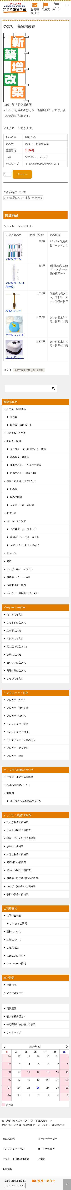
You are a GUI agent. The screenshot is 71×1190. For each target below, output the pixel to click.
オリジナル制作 (46, 1148)
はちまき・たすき (16, 433)
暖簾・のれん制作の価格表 (21, 838)
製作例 (10, 793)
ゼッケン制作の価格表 (19, 870)
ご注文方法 (13, 947)
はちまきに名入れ (16, 622)
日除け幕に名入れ (16, 670)
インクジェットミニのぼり (21, 739)
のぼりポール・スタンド (23, 529)
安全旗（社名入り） (17, 646)
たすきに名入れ (15, 614)
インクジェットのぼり (19, 731)
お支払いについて (16, 955)
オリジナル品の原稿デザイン (25, 801)
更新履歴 (11, 1008)
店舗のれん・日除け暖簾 (23, 473)
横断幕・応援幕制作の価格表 (22, 878)
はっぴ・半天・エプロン (20, 569)
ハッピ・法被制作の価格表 (21, 886)
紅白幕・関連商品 (16, 409)
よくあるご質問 (18, 923)
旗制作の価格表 (15, 846)
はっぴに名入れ (15, 678)
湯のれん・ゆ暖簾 (19, 457)
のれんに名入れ (15, 638)
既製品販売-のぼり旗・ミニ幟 (29, 370)
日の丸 (13, 489)
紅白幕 (13, 417)
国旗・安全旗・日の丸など (21, 481)
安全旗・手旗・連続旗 (22, 505)
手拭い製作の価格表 (17, 894)
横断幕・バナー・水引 (19, 577)
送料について (14, 931)
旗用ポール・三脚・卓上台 (24, 537)
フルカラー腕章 (15, 755)
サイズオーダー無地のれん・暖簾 (28, 449)
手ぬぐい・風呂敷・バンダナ (22, 593)
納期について (14, 939)
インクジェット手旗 (17, 723)
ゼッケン (11, 553)
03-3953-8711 (16, 1180)
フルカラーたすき (16, 699)
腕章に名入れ (14, 654)
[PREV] (5, 1046)
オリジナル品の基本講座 (20, 777)
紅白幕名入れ (14, 630)
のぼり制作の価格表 (17, 854)
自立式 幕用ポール (21, 425)
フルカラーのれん (16, 715)
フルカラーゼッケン (17, 747)
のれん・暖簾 (14, 441)
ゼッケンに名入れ (16, 662)
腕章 (9, 561)
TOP (17, 1120)
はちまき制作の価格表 (19, 830)
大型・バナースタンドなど (24, 545)
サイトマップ (14, 1032)
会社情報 (7, 1169)
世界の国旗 (16, 497)
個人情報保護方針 (16, 1016)
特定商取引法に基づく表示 (21, 1024)
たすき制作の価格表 (17, 822)
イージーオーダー (47, 1138)
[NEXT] (66, 1046)
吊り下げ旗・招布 (16, 585)
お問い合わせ (14, 915)
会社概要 (11, 984)
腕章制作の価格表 (16, 862)
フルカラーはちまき (17, 707)
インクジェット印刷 (13, 1148)
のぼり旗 (11, 513)
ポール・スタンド (16, 521)
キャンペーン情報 (16, 963)
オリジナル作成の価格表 (16, 1159)
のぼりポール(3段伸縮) (15, 284)
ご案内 (41, 1159)
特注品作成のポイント (19, 785)
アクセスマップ (15, 992)
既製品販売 (9, 1138)
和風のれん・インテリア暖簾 (25, 465)
